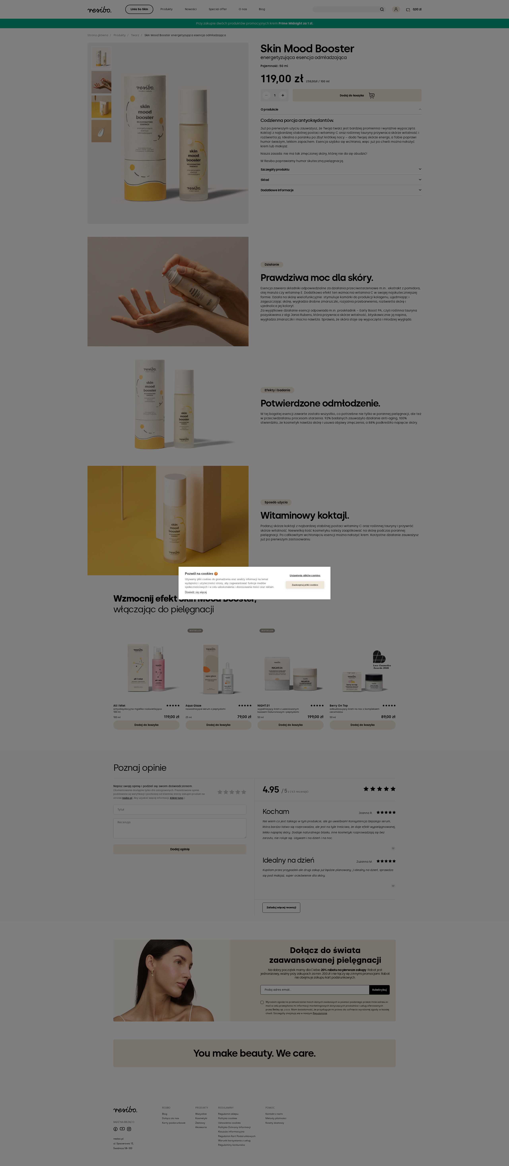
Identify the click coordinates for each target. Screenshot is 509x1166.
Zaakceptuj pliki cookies (305, 584)
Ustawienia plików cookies (305, 575)
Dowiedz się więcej (196, 591)
